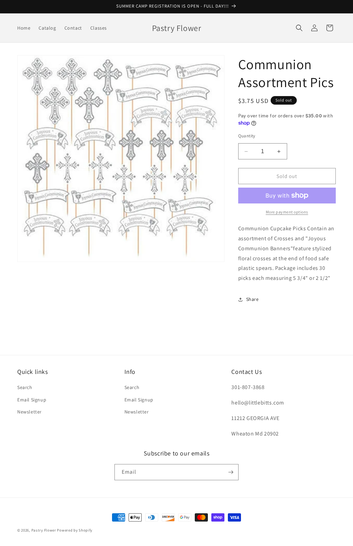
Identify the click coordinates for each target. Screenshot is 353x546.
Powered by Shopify (74, 530)
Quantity (246, 136)
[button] (299, 27)
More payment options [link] (287, 211)
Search (24, 387)
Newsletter (29, 412)
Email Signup (31, 400)
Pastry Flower (43, 530)
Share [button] (252, 299)
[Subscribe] (230, 472)
